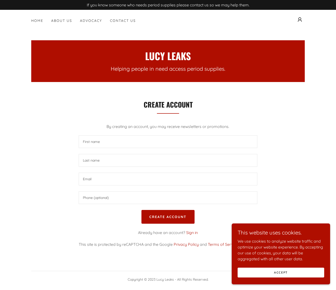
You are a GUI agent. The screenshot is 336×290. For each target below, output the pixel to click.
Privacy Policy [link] (186, 244)
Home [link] (37, 20)
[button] (300, 20)
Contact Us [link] (123, 20)
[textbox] (168, 141)
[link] (168, 58)
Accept (281, 272)
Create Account (167, 217)
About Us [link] (61, 20)
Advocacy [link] (91, 20)
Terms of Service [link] (223, 244)
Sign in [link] (192, 232)
